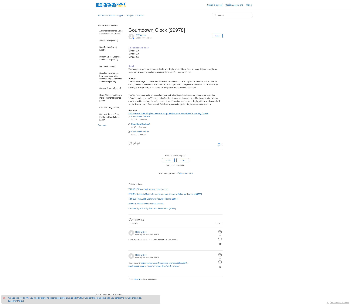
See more (102, 125)
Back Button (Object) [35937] (108, 48)
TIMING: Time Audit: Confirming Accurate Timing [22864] (153, 198)
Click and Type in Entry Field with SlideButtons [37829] (109, 117)
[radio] (168, 160)
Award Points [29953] (108, 40)
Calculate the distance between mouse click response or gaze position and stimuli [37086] (110, 77)
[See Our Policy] (16, 301)
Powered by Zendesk (339, 302)
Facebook (130, 143)
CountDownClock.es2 (140, 124)
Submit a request (214, 4)
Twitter (134, 143)
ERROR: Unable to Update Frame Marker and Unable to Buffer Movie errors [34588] (165, 194)
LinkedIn (138, 143)
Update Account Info (234, 4)
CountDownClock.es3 (140, 116)
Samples (130, 15)
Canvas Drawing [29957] (110, 88)
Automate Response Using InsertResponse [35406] (111, 32)
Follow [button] (217, 36)
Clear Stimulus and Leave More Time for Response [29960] (110, 98)
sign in (137, 279)
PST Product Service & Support (110, 15)
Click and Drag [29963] (109, 107)
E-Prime (140, 15)
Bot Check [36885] (107, 66)
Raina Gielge (141, 231)
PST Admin (141, 35)
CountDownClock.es (140, 131)
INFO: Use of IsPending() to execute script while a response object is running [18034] (168, 113)
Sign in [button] (249, 4)
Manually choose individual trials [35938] (146, 203)
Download (143, 119)
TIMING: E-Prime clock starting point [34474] (147, 189)
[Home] (111, 4)
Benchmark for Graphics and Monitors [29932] (110, 58)
